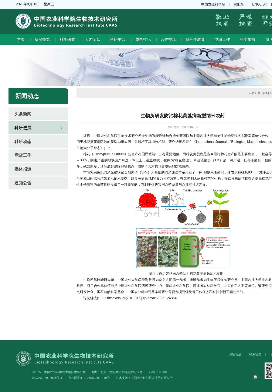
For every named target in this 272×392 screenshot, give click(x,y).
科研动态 (22, 141)
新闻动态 (264, 93)
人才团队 (92, 39)
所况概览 (42, 39)
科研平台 (117, 39)
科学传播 (247, 39)
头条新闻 (22, 113)
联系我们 (255, 354)
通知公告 (22, 182)
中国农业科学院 (213, 4)
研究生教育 (195, 39)
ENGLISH (259, 4)
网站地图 (235, 354)
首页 (21, 39)
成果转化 (143, 39)
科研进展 (22, 127)
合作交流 (168, 39)
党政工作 (222, 39)
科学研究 (67, 39)
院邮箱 (239, 4)
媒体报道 (22, 169)
